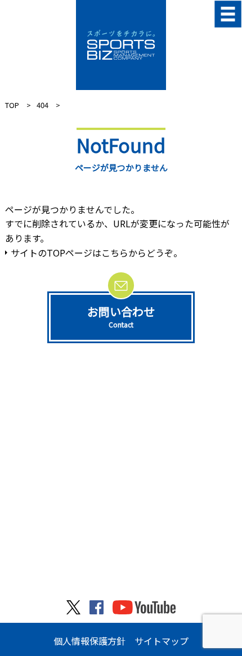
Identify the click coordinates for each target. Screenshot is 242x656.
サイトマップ (162, 641)
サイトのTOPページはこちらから (78, 252)
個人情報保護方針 (89, 641)
